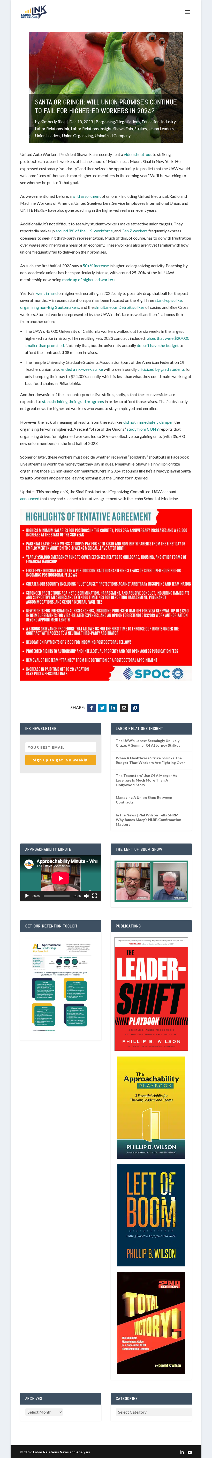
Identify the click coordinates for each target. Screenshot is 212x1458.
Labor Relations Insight (91, 128)
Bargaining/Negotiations (118, 121)
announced (29, 498)
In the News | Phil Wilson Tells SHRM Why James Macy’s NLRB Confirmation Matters (148, 819)
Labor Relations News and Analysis (61, 1452)
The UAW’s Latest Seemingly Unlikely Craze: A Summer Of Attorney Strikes (148, 742)
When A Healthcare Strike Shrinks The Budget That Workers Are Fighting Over (150, 760)
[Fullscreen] (94, 896)
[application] (60, 878)
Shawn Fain (123, 128)
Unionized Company (113, 135)
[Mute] (86, 896)
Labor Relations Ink (52, 128)
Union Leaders (161, 128)
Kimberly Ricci (53, 121)
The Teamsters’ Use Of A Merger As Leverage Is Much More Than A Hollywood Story (146, 780)
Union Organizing (77, 135)
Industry (168, 121)
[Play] (26, 896)
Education (151, 121)
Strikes (140, 128)
